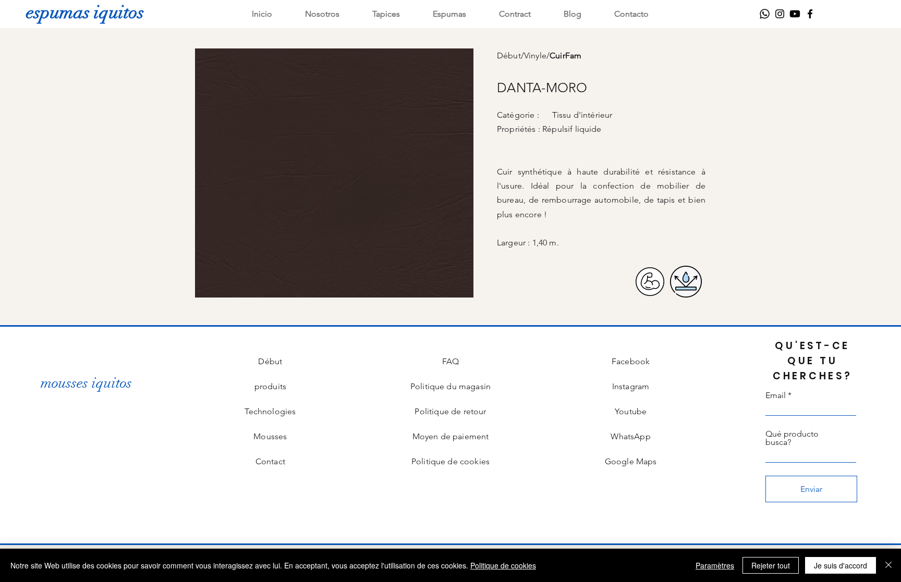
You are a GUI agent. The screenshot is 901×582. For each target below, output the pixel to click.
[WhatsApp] (765, 14)
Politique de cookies (503, 565)
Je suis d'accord (840, 565)
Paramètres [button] (715, 565)
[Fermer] (888, 565)
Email (775, 395)
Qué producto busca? (792, 438)
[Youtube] (795, 14)
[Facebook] (810, 14)
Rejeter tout (770, 565)
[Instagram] (780, 14)
